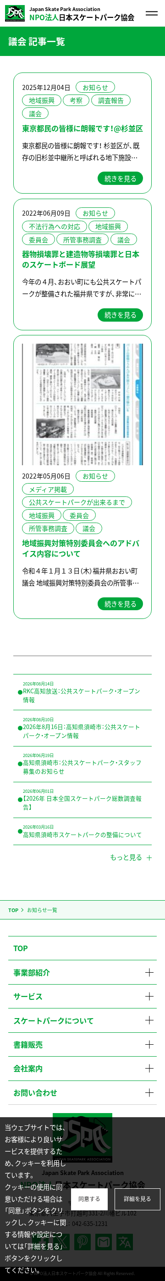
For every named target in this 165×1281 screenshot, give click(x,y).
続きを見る (120, 178)
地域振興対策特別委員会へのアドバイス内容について (80, 548)
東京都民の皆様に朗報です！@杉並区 (82, 128)
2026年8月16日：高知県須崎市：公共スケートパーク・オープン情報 (81, 728)
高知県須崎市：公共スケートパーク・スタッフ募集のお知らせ (82, 763)
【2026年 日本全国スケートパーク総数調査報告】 (82, 799)
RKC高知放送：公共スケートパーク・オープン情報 (81, 692)
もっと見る (126, 857)
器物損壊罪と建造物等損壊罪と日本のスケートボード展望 (80, 259)
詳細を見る (137, 1199)
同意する (89, 1199)
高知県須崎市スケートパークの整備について (82, 831)
